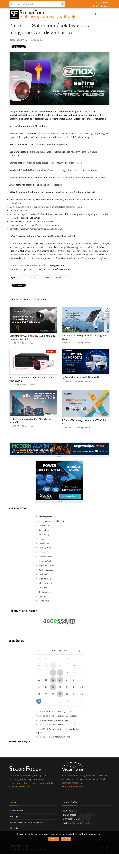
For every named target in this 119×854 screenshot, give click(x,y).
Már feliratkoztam (60, 435)
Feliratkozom (28, 435)
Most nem (90, 435)
